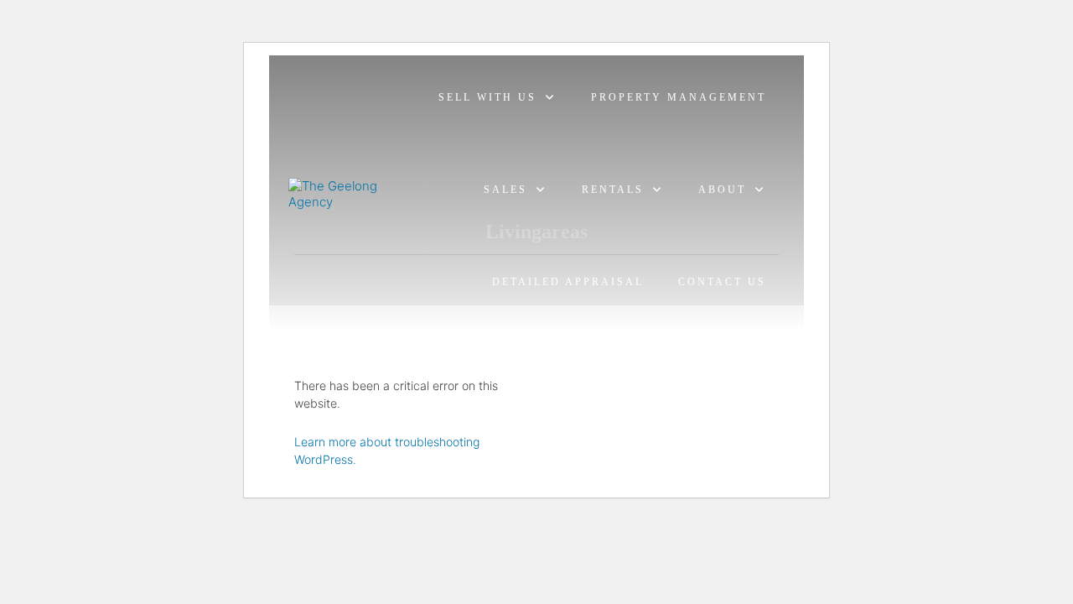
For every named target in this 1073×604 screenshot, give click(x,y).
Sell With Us (487, 97)
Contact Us (722, 282)
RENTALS (613, 189)
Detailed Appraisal (568, 282)
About (722, 189)
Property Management (678, 97)
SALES (505, 189)
